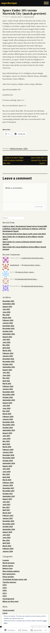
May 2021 (6, 378)
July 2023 (6, 309)
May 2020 (6, 411)
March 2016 (7, 546)
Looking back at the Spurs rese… (33, 258)
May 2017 (6, 507)
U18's (25, 148)
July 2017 (6, 502)
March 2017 (7, 513)
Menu (46, 3)
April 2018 (6, 477)
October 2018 (8, 461)
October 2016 (8, 527)
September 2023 (9, 304)
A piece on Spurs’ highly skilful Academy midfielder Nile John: (13, 160)
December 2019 (8, 422)
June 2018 (6, 472)
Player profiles (8, 577)
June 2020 (6, 408)
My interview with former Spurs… (26, 279)
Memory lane (8, 568)
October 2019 (8, 428)
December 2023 (8, 301)
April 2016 (6, 543)
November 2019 (8, 425)
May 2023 (6, 315)
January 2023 (8, 323)
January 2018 (8, 485)
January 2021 (8, 389)
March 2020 (7, 414)
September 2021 (9, 367)
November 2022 (8, 328)
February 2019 (8, 450)
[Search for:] (14, 218)
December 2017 (8, 488)
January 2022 (8, 356)
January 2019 (8, 452)
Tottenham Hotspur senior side (15, 579)
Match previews (16, 148)
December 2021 (8, 359)
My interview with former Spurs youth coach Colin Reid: (24, 234)
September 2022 (9, 334)
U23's (5, 596)
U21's (5, 593)
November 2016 (8, 524)
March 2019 (7, 447)
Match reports (8, 566)
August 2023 (7, 307)
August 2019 (7, 433)
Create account (8, 610)
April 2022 (6, 348)
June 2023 (6, 312)
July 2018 (6, 469)
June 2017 (6, 504)
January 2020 (8, 419)
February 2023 (8, 320)
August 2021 (7, 370)
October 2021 (8, 364)
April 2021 (6, 381)
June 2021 (6, 375)
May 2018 (6, 474)
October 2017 (8, 494)
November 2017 (8, 491)
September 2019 (9, 430)
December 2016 (8, 521)
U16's (5, 588)
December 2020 (8, 392)
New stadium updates (11, 571)
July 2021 (6, 372)
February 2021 (8, 386)
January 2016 (8, 551)
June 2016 (6, 538)
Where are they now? (11, 601)
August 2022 (7, 337)
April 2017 (6, 510)
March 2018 (7, 480)
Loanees (6, 560)
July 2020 (6, 406)
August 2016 (7, 532)
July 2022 (6, 339)
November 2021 (8, 361)
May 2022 (6, 345)
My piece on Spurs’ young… (31, 265)
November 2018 (8, 458)
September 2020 (9, 400)
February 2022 (8, 353)
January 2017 (8, 518)
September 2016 (9, 529)
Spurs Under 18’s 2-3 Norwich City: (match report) (39, 160)
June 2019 (6, 439)
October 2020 (8, 397)
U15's (5, 585)
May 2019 (6, 441)
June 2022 (6, 342)
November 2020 (8, 394)
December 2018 (8, 455)
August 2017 (7, 499)
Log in (5, 613)
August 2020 (7, 403)
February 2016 (8, 549)
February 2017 (8, 515)
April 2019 (6, 444)
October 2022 (8, 331)
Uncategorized (8, 599)
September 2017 (9, 496)
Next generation (9, 574)
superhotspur (9, 3)
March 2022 (7, 350)
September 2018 (9, 463)
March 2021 (7, 383)
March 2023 (7, 318)
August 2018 (7, 466)
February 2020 (8, 417)
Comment (39, 206)
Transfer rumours (9, 582)
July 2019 (6, 436)
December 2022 (8, 326)
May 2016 (6, 540)
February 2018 (8, 483)
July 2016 (6, 535)
